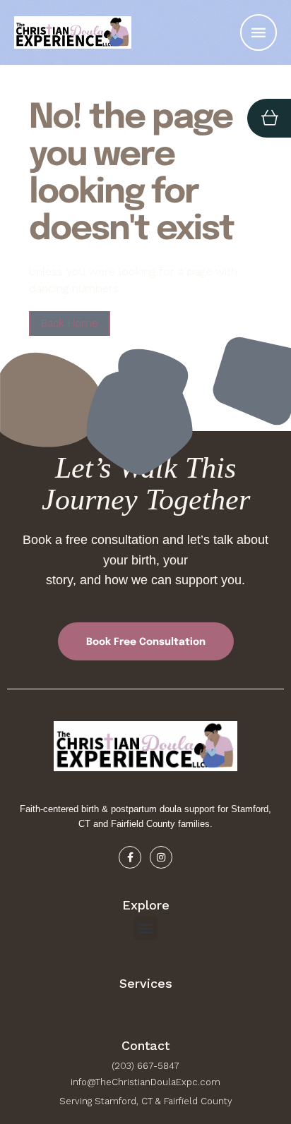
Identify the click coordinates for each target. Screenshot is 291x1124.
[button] (252, 1064)
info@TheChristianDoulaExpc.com (145, 1082)
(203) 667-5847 (145, 1065)
